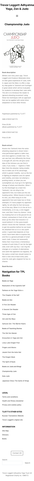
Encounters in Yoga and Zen (12, 338)
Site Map (5, 431)
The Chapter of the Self (10, 295)
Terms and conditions (10, 397)
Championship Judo (9, 371)
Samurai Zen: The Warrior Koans (14, 324)
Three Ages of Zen (9, 314)
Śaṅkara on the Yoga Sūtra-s (12, 290)
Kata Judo (6, 376)
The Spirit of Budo (8, 362)
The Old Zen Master (9, 333)
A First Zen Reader (9, 305)
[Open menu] (17, 16)
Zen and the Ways (8, 319)
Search (4, 460)
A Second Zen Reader (10, 309)
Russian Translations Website (13, 416)
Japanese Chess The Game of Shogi (15, 381)
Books (4, 439)
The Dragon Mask (8, 357)
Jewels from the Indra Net (11, 352)
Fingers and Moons (9, 347)
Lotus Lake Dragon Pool (11, 343)
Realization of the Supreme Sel (13, 286)
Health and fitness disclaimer (12, 401)
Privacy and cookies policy (11, 405)
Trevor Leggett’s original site (12, 420)
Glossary (5, 435)
